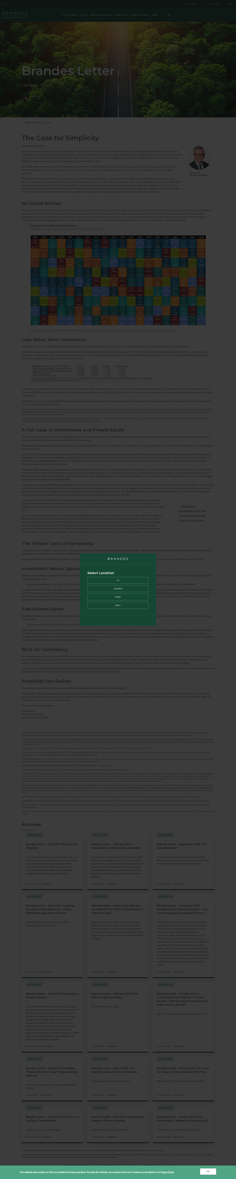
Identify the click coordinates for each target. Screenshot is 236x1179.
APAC (118, 605)
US (118, 580)
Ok (211, 1172)
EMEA (118, 597)
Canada (118, 589)
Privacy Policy (167, 1172)
